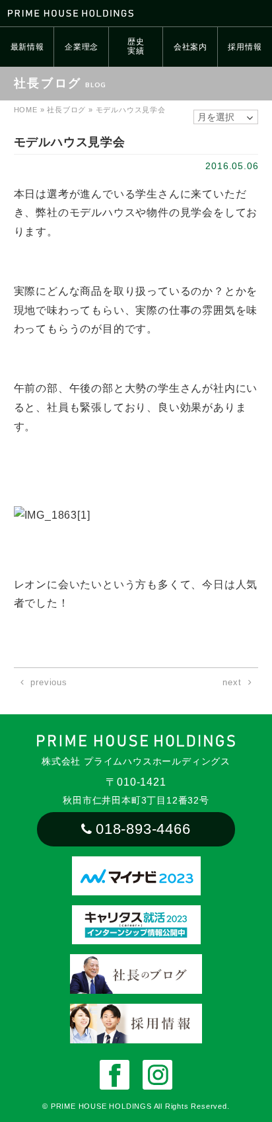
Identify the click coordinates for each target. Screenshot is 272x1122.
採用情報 (244, 47)
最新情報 (27, 47)
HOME (26, 110)
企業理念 (81, 47)
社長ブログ (66, 110)
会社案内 (190, 47)
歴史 (136, 46)
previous (48, 682)
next (231, 682)
